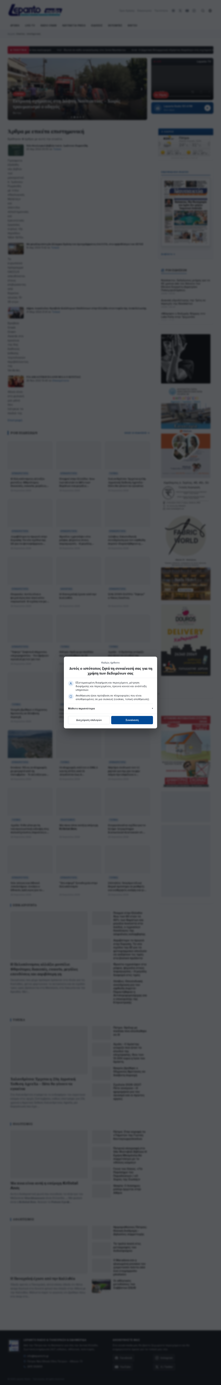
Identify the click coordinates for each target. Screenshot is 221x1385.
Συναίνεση (132, 720)
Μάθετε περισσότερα (81, 708)
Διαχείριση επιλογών (89, 720)
